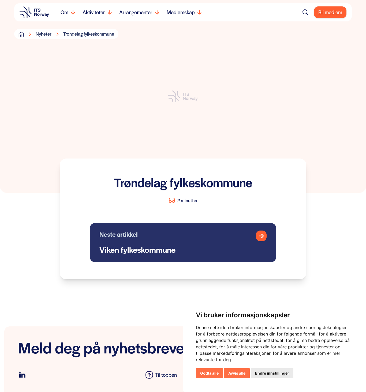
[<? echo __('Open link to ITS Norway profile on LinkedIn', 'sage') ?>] (22, 374)
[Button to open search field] (305, 12)
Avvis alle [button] (236, 373)
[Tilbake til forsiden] (34, 12)
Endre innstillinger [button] (272, 373)
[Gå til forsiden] (21, 34)
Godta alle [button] (209, 373)
